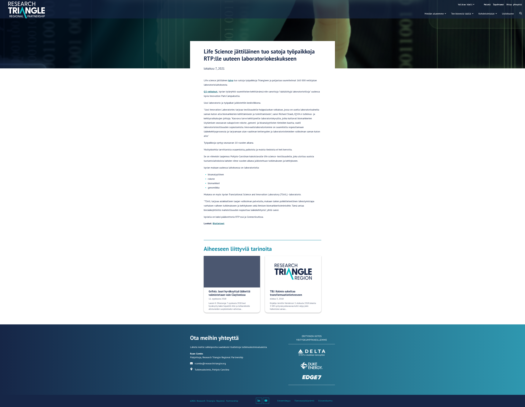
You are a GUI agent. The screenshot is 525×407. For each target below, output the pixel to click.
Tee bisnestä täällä (461, 13)
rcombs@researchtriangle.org (210, 363)
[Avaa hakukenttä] (521, 13)
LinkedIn (259, 401)
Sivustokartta (325, 401)
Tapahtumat (498, 5)
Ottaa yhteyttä (514, 5)
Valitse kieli (465, 5)
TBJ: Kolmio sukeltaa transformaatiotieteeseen (286, 293)
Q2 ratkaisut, (211, 91)
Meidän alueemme (434, 13)
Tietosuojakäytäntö (304, 401)
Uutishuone (508, 13)
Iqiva (230, 80)
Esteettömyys (283, 401)
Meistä (487, 5)
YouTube (266, 401)
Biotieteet (218, 223)
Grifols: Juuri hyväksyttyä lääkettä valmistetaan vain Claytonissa (229, 293)
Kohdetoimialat (486, 13)
